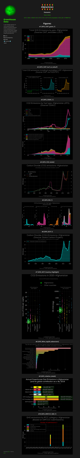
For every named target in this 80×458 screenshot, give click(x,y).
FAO (43, 17)
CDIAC (29, 17)
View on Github (47, 15)
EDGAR (33, 17)
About (5, 43)
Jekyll (8, 451)
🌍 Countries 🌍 (7, 41)
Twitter (6, 39)
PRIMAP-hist (67, 17)
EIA (37, 17)
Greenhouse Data (10, 20)
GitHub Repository (9, 37)
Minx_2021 (61, 17)
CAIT (25, 17)
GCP (47, 17)
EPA (40, 17)
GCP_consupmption (53, 17)
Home (5, 35)
